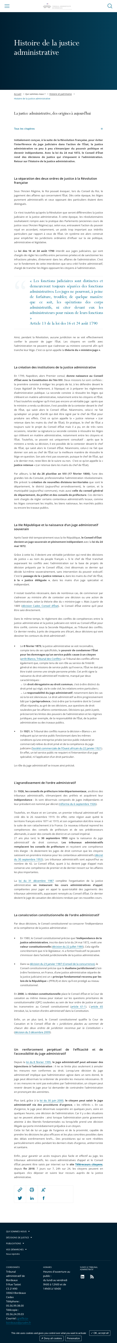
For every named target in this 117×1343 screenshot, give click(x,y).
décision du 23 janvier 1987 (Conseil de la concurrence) (62, 964)
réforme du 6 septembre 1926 (77, 804)
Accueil (17, 94)
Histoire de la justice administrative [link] (32, 98)
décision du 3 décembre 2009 (32, 1032)
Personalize (73, 1338)
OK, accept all (101, 1333)
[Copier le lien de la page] (20, 1189)
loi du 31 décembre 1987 (36, 880)
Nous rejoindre (13, 1254)
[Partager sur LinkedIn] (32, 1198)
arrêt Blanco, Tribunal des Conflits (41, 658)
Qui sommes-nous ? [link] (35, 94)
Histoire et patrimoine (60, 94)
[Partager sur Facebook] (44, 1198)
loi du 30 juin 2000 (51, 1100)
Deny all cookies (52, 1338)
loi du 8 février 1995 (38, 1062)
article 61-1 (78, 1006)
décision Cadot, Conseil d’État (40, 606)
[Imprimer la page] (32, 1189)
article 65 (97, 1006)
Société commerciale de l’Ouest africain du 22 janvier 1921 (66, 748)
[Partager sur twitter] (20, 1198)
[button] (110, 6)
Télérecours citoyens (88, 1164)
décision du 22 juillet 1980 (67, 946)
